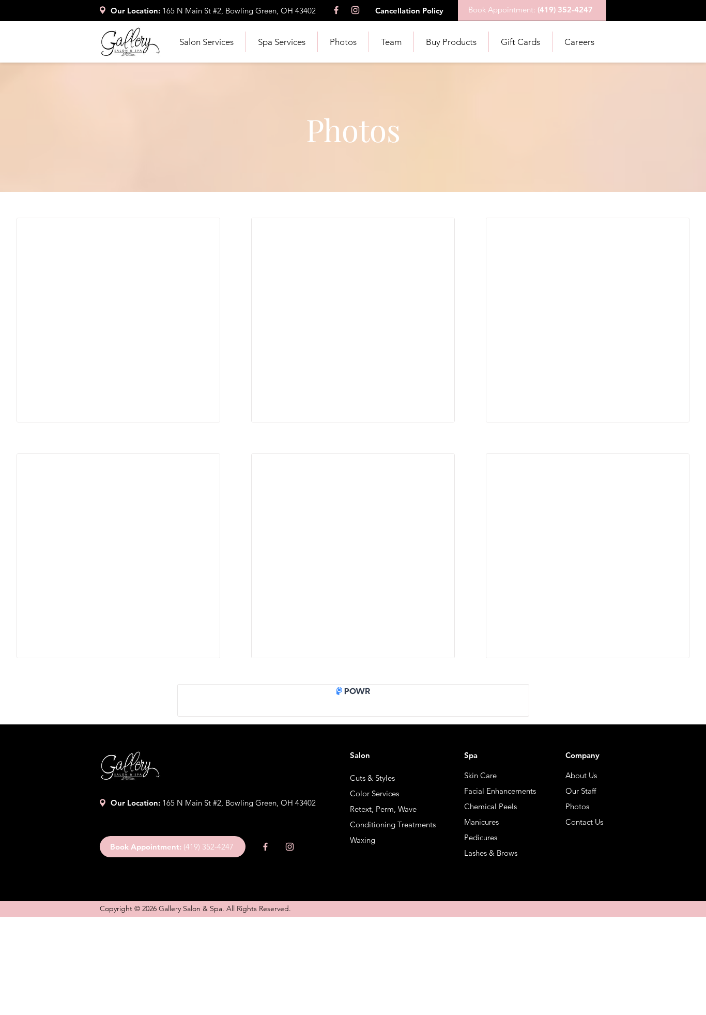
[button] (206, 42)
